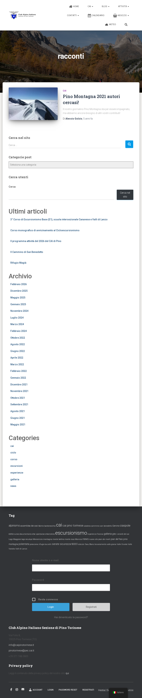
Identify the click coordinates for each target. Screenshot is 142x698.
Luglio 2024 (17, 317)
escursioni (16, 466)
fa (88, 118)
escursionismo (71, 533)
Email (23, 689)
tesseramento (100, 544)
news (13, 486)
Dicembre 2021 (19, 384)
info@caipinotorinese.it (21, 645)
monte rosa (69, 539)
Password (38, 579)
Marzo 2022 (17, 364)
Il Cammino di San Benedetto (26, 252)
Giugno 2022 (17, 351)
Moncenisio (38, 539)
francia (100, 534)
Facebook (11, 690)
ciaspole (125, 525)
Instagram (17, 690)
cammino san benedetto (101, 526)
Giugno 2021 (17, 418)
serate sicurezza (61, 544)
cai (64, 91)
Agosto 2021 (17, 411)
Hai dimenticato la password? (71, 617)
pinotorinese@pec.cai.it (21, 650)
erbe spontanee (38, 534)
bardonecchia (50, 526)
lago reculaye (26, 539)
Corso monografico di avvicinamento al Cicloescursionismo (44, 230)
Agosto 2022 (17, 344)
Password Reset (68, 690)
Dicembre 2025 (19, 290)
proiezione (34, 544)
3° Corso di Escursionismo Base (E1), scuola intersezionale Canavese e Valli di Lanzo (59, 219)
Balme (41, 526)
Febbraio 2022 (18, 371)
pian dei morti (104, 539)
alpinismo (14, 525)
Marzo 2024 (17, 324)
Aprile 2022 (16, 357)
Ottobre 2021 (17, 397)
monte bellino (58, 539)
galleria (14, 479)
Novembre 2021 (19, 391)
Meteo (112, 24)
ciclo (13, 452)
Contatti (72, 15)
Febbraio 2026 (18, 284)
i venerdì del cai (122, 534)
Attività (122, 6)
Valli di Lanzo (21, 549)
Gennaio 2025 (18, 304)
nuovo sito (93, 539)
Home (76, 6)
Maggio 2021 (17, 424)
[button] (92, 6)
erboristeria (50, 534)
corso (13, 459)
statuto (81, 544)
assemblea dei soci (29, 526)
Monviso (78, 539)
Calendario (98, 15)
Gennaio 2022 (18, 377)
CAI (89, 6)
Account (37, 690)
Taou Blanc (89, 544)
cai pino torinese (73, 525)
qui (67, 673)
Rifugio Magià (18, 262)
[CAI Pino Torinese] (22, 15)
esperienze (16, 472)
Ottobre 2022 (17, 337)
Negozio (122, 15)
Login (51, 690)
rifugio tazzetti (45, 544)
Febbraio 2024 (18, 331)
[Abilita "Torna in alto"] (135, 691)
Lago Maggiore (15, 539)
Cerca (12, 186)
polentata (24, 544)
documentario (25, 534)
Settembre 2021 (19, 404)
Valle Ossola (122, 544)
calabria (87, 526)
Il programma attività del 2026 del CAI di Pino (35, 241)
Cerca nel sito (125, 194)
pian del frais (117, 539)
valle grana (111, 544)
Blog (105, 6)
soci (74, 544)
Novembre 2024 (19, 311)
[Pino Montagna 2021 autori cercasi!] (33, 103)
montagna (47, 539)
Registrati (91, 606)
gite (114, 534)
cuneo (16, 534)
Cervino (115, 526)
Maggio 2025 (17, 297)
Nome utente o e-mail (45, 560)
